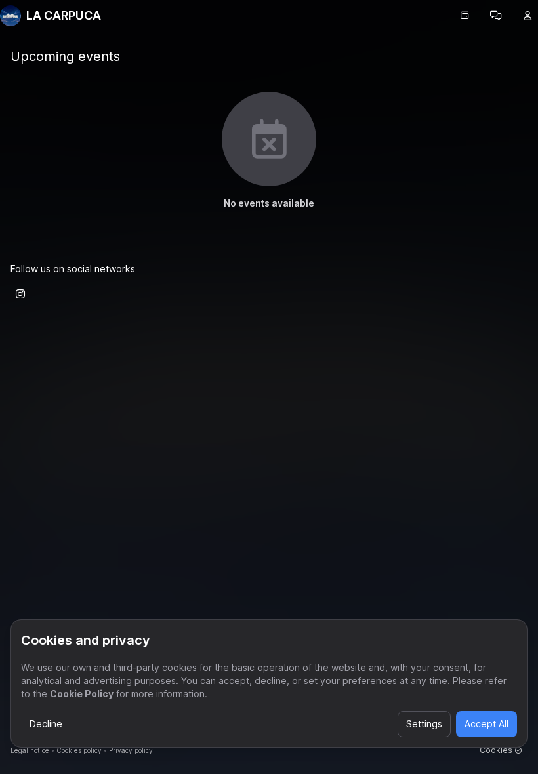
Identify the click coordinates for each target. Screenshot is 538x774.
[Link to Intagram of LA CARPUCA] (20, 294)
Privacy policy (131, 750)
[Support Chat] (496, 15)
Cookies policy (79, 750)
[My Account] (527, 15)
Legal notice (29, 750)
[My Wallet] (464, 15)
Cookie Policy (82, 693)
